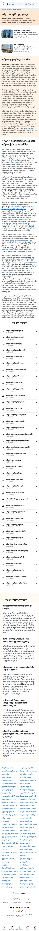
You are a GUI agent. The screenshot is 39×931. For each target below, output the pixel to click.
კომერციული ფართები (28, 887)
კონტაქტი (28, 902)
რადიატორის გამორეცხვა (10, 796)
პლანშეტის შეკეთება (27, 874)
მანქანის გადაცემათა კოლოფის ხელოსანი (10, 771)
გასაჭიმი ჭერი (6, 840)
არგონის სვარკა (25, 777)
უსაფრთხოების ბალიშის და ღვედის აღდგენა (29, 808)
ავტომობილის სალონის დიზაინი (10, 783)
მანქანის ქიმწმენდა (26, 877)
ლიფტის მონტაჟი (7, 846)
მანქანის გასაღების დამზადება (29, 796)
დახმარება (5, 902)
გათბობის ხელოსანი (8, 830)
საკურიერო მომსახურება (10, 824)
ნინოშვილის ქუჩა (26, 240)
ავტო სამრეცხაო (25, 786)
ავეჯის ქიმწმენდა (7, 877)
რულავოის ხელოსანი (9, 799)
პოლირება (5, 774)
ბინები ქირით (6, 880)
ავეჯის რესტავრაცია (27, 827)
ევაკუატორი (6, 821)
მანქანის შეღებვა (7, 780)
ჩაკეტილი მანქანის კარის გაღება (10, 805)
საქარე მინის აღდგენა (27, 790)
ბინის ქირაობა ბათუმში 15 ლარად (22, 207)
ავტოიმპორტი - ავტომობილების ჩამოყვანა (29, 793)
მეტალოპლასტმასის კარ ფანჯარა (10, 837)
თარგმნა (4, 865)
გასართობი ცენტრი (26, 859)
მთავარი (4, 9)
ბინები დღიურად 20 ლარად (20, 219)
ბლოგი (28, 899)
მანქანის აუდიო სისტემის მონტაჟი (29, 815)
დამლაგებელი (6, 818)
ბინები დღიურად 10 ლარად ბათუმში (14, 209)
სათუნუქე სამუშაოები (8, 793)
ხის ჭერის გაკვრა (26, 840)
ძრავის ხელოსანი (7, 768)
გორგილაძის (14, 240)
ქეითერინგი (5, 862)
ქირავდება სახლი (26, 880)
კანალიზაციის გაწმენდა (28, 833)
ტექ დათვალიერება (8, 812)
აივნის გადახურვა (26, 849)
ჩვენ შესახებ (17, 899)
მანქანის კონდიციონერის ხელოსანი (10, 815)
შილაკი (22, 855)
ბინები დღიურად (14, 162)
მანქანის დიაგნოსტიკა (27, 768)
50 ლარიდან (21, 224)
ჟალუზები (5, 849)
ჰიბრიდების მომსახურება (28, 802)
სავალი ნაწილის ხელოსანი (29, 771)
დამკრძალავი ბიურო (27, 868)
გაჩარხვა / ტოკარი (26, 774)
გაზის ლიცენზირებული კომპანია (29, 846)
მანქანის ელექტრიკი (27, 805)
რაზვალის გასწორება (9, 802)
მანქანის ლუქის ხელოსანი (29, 812)
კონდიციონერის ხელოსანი (29, 871)
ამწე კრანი (5, 855)
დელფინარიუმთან (8, 249)
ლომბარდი (24, 865)
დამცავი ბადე (24, 862)
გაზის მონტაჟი (6, 777)
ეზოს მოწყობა (25, 830)
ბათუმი (4, 149)
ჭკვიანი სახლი (25, 843)
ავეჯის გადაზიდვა (26, 821)
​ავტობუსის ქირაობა (8, 859)
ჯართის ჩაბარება (26, 818)
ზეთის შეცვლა (25, 783)
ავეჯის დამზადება (7, 827)
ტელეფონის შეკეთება (9, 874)
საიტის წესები (17, 902)
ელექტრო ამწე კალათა (28, 852)
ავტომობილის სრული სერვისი (10, 786)
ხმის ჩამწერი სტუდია (8, 868)
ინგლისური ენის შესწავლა (10, 852)
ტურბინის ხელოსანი (8, 808)
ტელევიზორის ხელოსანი (10, 871)
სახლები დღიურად (26, 884)
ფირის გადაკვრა (7, 790)
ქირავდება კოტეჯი (8, 887)
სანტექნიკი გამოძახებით (10, 833)
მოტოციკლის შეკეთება (28, 780)
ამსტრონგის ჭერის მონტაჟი (10, 843)
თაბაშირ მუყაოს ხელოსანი (29, 837)
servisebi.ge (30, 128)
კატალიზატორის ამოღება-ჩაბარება (29, 799)
